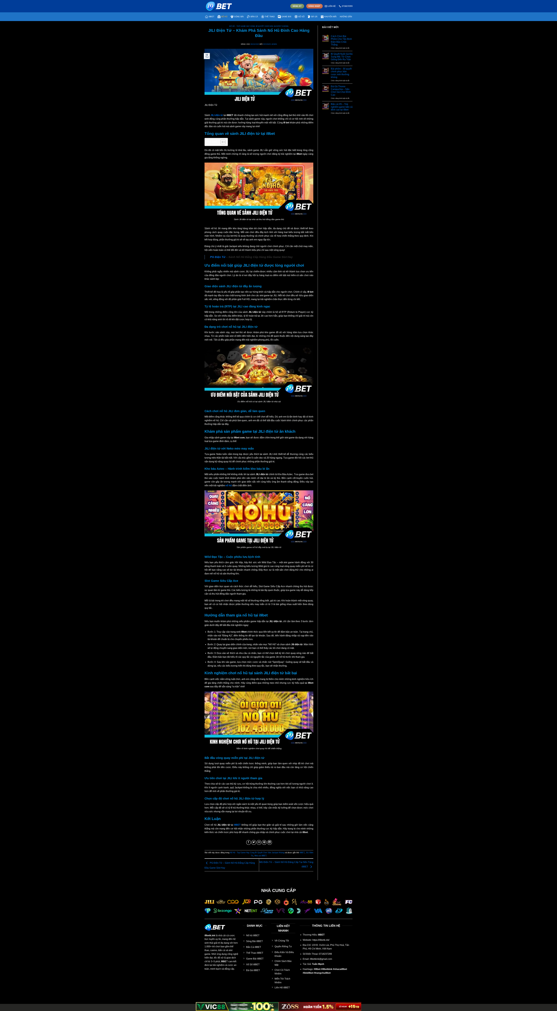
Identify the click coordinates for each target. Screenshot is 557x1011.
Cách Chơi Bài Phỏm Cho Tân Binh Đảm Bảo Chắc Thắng (341, 40)
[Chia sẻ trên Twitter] (253, 842)
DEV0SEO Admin (270, 44)
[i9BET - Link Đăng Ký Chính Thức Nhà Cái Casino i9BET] (219, 6)
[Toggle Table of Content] (221, 141)
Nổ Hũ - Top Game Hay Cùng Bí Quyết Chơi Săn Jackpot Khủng (259, 26)
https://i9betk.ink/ (320, 940)
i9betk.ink (210, 935)
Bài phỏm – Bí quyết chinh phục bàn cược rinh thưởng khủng (341, 72)
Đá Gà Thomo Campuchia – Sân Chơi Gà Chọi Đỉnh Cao (341, 90)
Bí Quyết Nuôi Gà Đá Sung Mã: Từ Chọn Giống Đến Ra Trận (341, 57)
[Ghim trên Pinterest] (264, 842)
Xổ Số (301, 17)
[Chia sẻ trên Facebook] (248, 842)
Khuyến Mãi (330, 17)
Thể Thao (270, 17)
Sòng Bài (239, 17)
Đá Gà (314, 17)
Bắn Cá (254, 17)
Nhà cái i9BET (260, 856)
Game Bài (286, 17)
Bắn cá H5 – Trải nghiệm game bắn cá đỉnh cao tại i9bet (341, 107)
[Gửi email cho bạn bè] (259, 842)
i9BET (211, 17)
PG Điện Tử (217, 257)
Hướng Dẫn (346, 17)
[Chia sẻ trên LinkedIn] (269, 842)
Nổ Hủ (224, 17)
